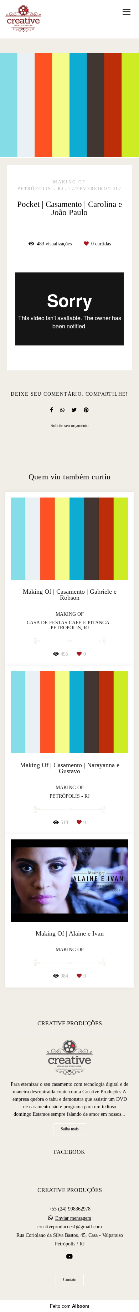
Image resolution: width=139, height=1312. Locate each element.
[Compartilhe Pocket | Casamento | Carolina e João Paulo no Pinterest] (86, 410)
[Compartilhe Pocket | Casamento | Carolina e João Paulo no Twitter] (74, 410)
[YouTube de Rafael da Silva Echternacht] (69, 1257)
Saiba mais (70, 1129)
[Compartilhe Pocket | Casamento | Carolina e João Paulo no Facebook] (51, 410)
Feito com (69, 1306)
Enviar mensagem (73, 1218)
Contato (69, 1279)
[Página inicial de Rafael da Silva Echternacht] (23, 19)
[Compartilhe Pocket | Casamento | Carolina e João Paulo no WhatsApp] (62, 410)
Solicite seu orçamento (69, 425)
